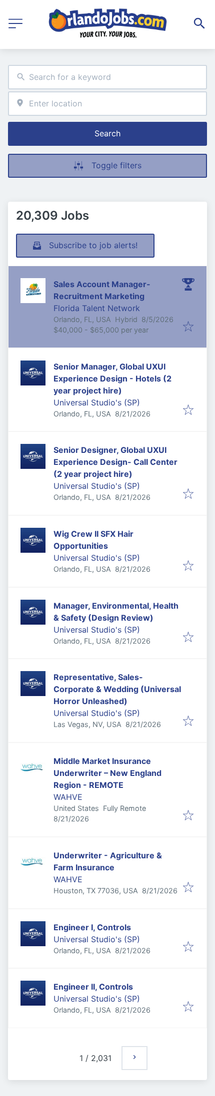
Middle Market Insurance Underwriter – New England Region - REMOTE (108, 773)
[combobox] (107, 77)
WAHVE (68, 797)
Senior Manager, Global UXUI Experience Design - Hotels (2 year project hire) (113, 378)
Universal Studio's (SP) (97, 402)
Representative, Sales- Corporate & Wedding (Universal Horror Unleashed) (117, 689)
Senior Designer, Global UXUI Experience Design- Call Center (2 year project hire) (116, 462)
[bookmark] (188, 327)
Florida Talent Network (97, 308)
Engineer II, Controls (93, 987)
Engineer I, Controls (92, 927)
